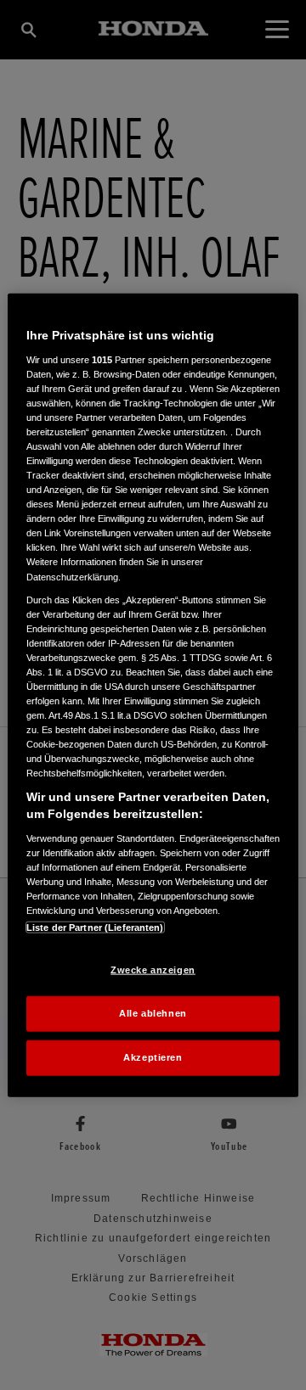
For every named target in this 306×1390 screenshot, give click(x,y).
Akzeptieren (152, 1056)
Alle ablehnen (152, 1013)
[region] (153, 695)
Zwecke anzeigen (153, 970)
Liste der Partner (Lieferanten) (95, 927)
